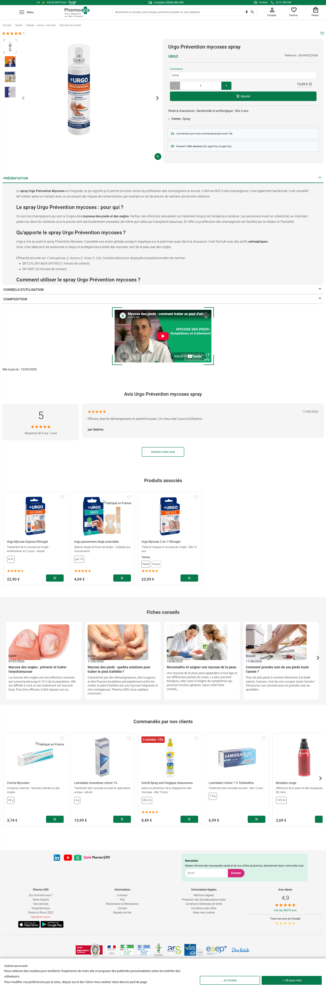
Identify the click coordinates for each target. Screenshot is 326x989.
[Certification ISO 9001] (89, 950)
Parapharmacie (41, 908)
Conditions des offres (203, 908)
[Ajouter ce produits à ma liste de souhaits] (322, 33)
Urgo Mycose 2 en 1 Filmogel (160, 541)
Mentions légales (204, 895)
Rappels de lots (122, 912)
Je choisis (230, 980)
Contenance (176, 69)
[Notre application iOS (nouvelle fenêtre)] (29, 924)
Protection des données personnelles (204, 899)
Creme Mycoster (18, 783)
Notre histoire (41, 899)
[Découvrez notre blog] (97, 857)
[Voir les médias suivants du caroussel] (157, 98)
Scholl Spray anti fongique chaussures (167, 783)
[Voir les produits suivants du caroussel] (317, 657)
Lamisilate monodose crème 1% (95, 783)
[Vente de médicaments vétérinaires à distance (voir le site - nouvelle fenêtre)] (143, 949)
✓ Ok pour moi (291, 980)
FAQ (122, 899)
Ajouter (245, 96)
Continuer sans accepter (16, 965)
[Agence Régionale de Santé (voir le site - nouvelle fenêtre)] (174, 950)
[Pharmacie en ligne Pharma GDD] (76, 12)
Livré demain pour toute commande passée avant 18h (204, 133)
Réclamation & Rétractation (122, 903)
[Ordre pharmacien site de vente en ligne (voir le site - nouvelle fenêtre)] (127, 950)
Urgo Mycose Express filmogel (27, 541)
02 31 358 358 (283, 2)
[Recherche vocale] (247, 13)
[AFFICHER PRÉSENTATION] (319, 178)
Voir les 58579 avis (56, 2)
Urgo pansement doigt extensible (96, 541)
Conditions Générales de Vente (204, 903)
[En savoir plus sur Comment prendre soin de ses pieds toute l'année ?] (281, 638)
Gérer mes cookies (204, 912)
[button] (21, 12)
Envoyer (236, 873)
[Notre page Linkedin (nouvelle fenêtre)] (56, 857)
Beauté (251, 656)
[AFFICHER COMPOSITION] (319, 299)
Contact (263, 2)
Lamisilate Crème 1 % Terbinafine (231, 783)
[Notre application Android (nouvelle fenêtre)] (52, 924)
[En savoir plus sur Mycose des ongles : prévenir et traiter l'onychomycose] (43, 638)
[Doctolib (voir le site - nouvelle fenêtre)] (240, 950)
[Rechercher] (252, 12)
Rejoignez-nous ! (41, 917)
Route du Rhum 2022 (40, 912)
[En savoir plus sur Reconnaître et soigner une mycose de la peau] (202, 638)
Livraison (122, 895)
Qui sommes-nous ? (41, 895)
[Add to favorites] (62, 497)
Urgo (173, 56)
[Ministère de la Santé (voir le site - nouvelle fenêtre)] (111, 949)
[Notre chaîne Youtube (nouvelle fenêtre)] (68, 858)
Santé (12, 656)
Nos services (40, 903)
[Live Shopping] (78, 858)
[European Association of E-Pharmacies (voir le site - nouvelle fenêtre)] (216, 950)
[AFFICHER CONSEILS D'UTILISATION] (319, 289)
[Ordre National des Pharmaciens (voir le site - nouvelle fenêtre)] (159, 950)
